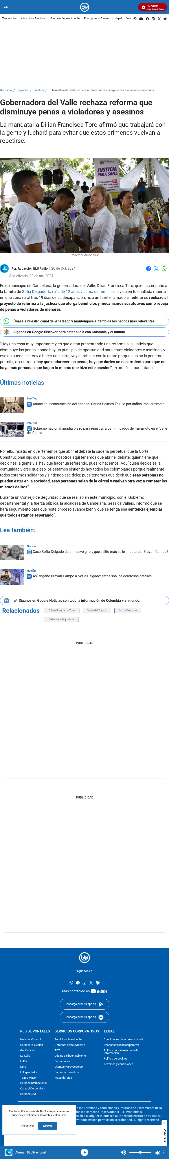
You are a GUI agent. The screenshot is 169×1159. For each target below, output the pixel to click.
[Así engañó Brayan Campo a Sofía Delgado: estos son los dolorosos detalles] (12, 577)
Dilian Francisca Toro (62, 610)
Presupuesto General (97, 18)
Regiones (22, 90)
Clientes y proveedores (69, 1066)
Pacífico (38, 90)
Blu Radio (6, 90)
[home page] (84, 7)
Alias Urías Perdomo (33, 18)
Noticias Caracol (30, 1039)
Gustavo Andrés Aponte (65, 18)
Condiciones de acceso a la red (123, 1039)
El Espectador (28, 1072)
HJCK (23, 1061)
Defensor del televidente (70, 1044)
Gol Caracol (27, 1050)
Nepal (118, 18)
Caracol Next (28, 1094)
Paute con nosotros (67, 1072)
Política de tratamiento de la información (121, 1052)
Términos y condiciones (118, 1064)
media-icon (84, 1152)
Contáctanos (62, 1061)
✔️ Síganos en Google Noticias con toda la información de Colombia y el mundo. (76, 600)
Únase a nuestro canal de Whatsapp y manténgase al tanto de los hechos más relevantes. (84, 321)
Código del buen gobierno (70, 1055)
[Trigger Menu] (6, 7)
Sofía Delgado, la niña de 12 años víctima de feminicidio (70, 291)
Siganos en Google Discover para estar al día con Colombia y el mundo (69, 332)
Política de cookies (115, 1058)
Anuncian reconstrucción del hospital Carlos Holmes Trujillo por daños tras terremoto (98, 404)
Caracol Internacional (33, 1083)
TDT (57, 1050)
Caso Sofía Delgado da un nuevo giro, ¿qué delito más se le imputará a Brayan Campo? (100, 552)
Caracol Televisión (31, 1044)
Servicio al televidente (68, 1039)
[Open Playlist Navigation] (164, 1152)
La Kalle (25, 1055)
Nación (31, 546)
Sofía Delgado (128, 610)
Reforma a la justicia (61, 619)
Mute (123, 1152)
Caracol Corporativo (32, 1088)
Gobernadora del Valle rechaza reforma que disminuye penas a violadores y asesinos (101, 90)
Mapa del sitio (63, 1077)
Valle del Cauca (97, 610)
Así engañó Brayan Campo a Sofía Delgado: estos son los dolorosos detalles (92, 576)
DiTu (23, 1066)
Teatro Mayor (28, 1077)
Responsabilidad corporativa (121, 1044)
